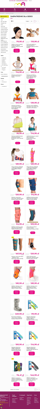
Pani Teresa (4, 63)
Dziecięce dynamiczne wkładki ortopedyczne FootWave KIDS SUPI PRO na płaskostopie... (32, 349)
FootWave (4, 57)
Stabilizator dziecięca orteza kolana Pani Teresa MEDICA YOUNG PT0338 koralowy (17, 228)
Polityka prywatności (36, 401)
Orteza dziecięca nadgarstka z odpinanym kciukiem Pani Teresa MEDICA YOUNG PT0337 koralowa (32, 168)
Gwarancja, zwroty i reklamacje (22, 398)
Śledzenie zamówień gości (29, 403)
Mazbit (3, 60)
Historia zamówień (29, 401)
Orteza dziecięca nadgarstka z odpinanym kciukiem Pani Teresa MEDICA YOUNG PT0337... (17, 168)
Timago (3, 69)
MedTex (3, 61)
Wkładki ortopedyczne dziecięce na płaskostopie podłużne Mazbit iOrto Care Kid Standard (17, 379)
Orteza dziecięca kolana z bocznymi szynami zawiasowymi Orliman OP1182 (32, 228)
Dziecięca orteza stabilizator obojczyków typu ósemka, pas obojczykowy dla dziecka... (32, 106)
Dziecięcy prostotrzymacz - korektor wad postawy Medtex (17, 76)
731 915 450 (13, 0)
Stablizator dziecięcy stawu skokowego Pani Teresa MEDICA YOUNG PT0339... (17, 287)
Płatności (13, 399)
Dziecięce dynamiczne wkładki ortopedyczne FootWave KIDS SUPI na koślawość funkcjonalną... (16, 349)
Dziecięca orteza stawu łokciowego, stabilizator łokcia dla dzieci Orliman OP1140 (17, 198)
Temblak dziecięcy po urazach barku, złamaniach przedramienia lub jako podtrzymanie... (32, 137)
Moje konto (29, 398)
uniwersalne (4, 86)
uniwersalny (4, 81)
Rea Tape (4, 67)
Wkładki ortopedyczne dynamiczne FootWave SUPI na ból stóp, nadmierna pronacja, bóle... (32, 379)
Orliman (3, 62)
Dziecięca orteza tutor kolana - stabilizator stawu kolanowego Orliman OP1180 (17, 257)
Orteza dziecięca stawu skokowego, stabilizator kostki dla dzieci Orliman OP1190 (32, 257)
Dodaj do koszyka (16, 50)
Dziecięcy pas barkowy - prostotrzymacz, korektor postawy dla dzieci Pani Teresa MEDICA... (32, 76)
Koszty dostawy (15, 398)
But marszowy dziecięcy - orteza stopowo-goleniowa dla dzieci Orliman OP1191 (17, 317)
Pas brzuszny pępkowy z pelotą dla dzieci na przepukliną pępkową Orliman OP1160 (32, 46)
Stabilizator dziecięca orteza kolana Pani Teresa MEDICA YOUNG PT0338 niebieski (32, 198)
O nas (35, 397)
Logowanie (29, 397)
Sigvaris (3, 68)
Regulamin (36, 398)
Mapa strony (36, 402)
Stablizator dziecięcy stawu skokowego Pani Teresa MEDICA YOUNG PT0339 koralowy (32, 287)
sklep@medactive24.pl (22, 0)
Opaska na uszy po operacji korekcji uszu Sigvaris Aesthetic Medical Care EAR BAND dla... (17, 46)
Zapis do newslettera (14, 402)
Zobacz (17, 81)
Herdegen (4, 58)
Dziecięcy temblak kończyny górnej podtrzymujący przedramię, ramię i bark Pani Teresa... (17, 137)
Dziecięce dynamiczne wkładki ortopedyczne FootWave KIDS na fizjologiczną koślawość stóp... (32, 318)
